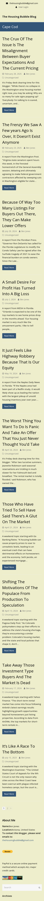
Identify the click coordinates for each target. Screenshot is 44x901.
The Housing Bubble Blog (19, 16)
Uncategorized (12, 77)
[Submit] (39, 887)
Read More (9, 110)
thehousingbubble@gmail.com (18, 840)
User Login (23, 7)
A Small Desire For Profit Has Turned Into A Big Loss (19, 287)
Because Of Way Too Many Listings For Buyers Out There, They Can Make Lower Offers (21, 213)
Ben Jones (30, 73)
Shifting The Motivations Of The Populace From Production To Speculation (20, 593)
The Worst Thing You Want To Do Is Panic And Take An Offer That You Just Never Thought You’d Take (21, 432)
